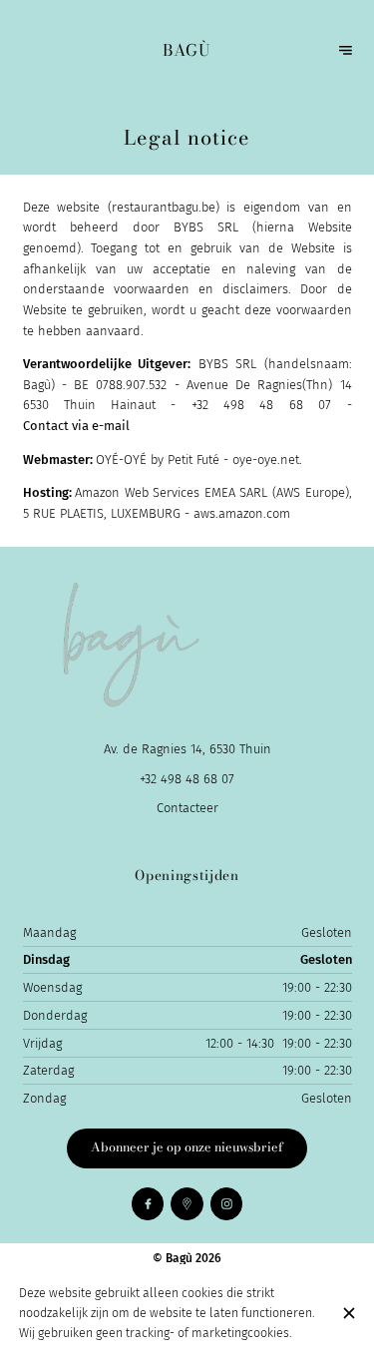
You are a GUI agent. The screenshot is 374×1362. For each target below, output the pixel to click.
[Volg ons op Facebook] (148, 1203)
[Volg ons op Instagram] (226, 1203)
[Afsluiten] (348, 1313)
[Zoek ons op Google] (187, 1203)
